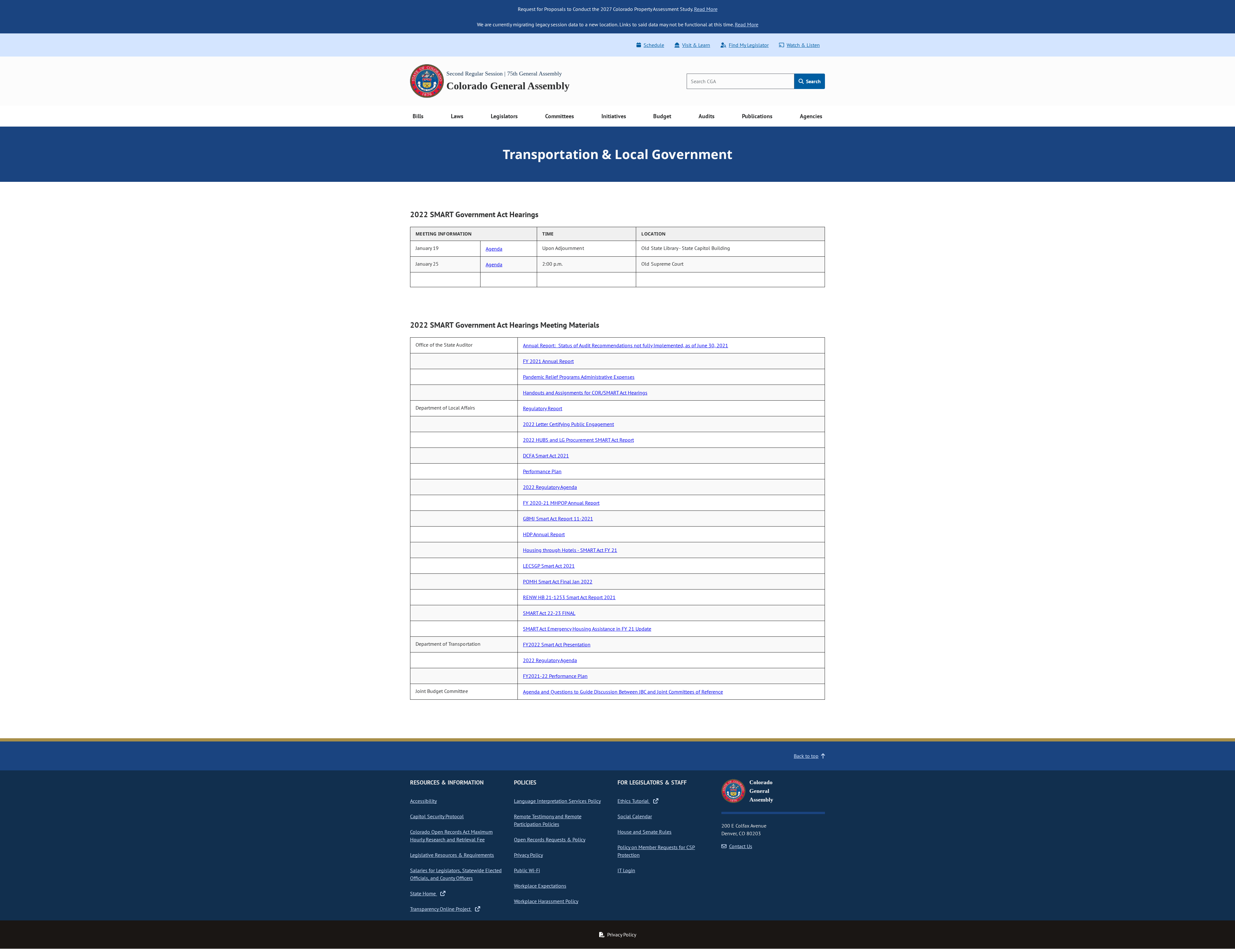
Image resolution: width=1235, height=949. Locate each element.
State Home (423, 893)
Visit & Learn (696, 45)
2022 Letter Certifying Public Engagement (568, 424)
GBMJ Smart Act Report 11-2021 (558, 518)
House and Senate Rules (645, 832)
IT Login (626, 870)
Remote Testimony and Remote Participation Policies (547, 820)
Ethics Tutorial (634, 801)
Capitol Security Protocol (437, 816)
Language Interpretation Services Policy (557, 801)
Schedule (654, 45)
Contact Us (740, 846)
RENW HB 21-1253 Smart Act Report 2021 (569, 597)
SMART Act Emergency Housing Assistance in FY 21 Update (587, 628)
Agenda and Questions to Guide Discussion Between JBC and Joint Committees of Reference (623, 691)
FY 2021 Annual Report (548, 361)
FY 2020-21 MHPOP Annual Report (561, 503)
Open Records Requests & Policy (549, 839)
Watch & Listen (803, 45)
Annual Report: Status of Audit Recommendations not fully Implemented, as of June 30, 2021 (625, 345)
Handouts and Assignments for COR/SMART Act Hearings (585, 392)
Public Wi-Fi (527, 870)
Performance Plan (542, 471)
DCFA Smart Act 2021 (546, 455)
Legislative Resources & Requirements (452, 855)
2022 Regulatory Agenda (550, 487)
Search (813, 81)
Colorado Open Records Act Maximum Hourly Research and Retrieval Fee (451, 836)
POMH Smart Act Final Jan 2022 (557, 581)
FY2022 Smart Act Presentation (556, 644)
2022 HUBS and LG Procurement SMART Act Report (578, 440)
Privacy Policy (528, 855)
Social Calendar (635, 816)
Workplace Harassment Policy (546, 901)
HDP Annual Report (544, 534)
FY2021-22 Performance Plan (555, 676)
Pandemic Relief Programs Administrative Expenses (579, 377)
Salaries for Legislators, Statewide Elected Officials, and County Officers (456, 874)
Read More (706, 9)
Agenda (494, 248)
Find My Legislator (749, 45)
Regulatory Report (542, 408)
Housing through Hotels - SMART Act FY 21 (570, 550)
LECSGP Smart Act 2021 (549, 566)
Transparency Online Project (441, 909)
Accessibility (423, 801)
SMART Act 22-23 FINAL (549, 613)
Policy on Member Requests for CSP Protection (656, 851)
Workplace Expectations (540, 885)
